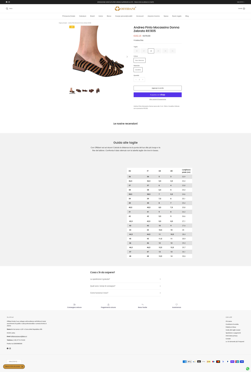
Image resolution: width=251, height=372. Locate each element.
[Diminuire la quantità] (135, 79)
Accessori (140, 16)
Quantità (136, 75)
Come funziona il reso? (99, 293)
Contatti (228, 338)
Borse (109, 16)
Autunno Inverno (154, 16)
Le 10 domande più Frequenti (235, 341)
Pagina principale (63, 22)
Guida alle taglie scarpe (233, 330)
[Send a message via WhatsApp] (247, 368)
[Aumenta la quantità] (143, 79)
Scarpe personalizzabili (123, 16)
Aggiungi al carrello (158, 88)
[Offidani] (125, 8)
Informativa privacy (231, 336)
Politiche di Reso (231, 327)
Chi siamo (229, 321)
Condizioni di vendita (232, 324)
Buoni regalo (176, 16)
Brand (92, 16)
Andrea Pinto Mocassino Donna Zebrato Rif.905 (79, 22)
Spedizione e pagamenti (233, 333)
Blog (187, 16)
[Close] (22, 366)
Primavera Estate (68, 16)
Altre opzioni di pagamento (157, 99)
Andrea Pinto (139, 40)
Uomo (101, 16)
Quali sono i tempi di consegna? (102, 286)
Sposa (166, 16)
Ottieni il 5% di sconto (12, 366)
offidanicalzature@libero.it (19, 336)
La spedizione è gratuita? (100, 279)
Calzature (82, 16)
